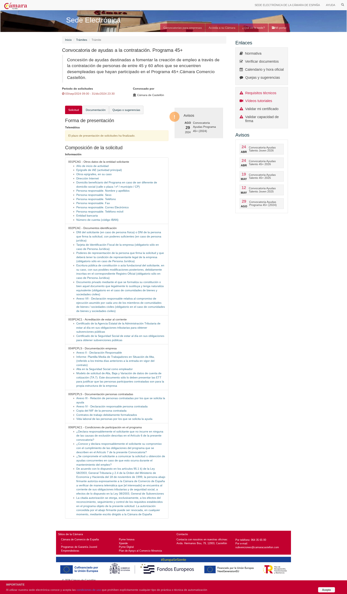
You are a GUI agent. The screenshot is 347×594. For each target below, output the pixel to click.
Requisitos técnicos (260, 93)
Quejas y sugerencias (262, 78)
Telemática (72, 127)
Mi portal (280, 27)
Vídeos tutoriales (258, 101)
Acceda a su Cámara (222, 27)
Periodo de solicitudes (77, 88)
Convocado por (143, 88)
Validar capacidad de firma (262, 119)
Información (73, 154)
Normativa (253, 53)
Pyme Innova (126, 539)
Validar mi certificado (262, 109)
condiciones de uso (89, 589)
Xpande (123, 543)
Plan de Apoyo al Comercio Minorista (140, 550)
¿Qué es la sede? (253, 27)
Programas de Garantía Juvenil (79, 546)
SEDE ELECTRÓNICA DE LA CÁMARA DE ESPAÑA (287, 5)
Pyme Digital (126, 546)
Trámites (81, 39)
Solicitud (73, 109)
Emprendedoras (70, 550)
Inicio (68, 39)
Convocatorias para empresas (182, 27)
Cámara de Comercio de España (80, 539)
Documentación (96, 109)
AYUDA (330, 5)
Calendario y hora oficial (264, 69)
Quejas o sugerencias (126, 109)
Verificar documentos (262, 61)
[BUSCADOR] (342, 4)
